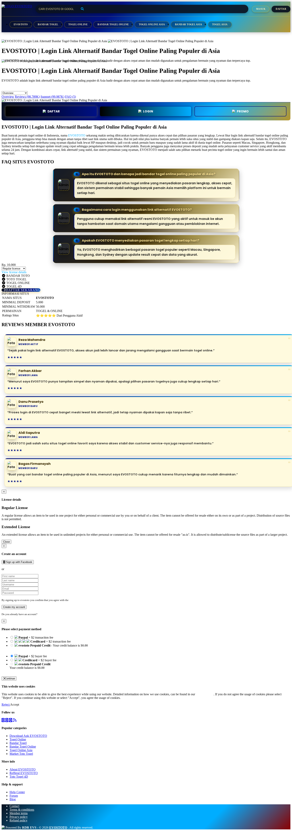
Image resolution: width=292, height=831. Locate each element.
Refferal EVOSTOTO (24, 773)
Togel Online (18, 739)
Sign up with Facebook (18, 562)
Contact (14, 806)
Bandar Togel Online (23, 746)
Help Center (17, 792)
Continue (10, 678)
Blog (13, 799)
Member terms (19, 813)
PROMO (243, 111)
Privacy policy (19, 816)
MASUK (260, 9)
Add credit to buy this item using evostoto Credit (40, 649)
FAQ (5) (70, 96)
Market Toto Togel (21, 753)
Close (6, 541)
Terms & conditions (22, 809)
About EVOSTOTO (23, 769)
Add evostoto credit (22, 671)
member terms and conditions (85, 600)
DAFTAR (53, 111)
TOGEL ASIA (220, 24)
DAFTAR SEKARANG (23, 290)
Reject (6, 704)
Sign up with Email (17, 569)
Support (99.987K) (52, 96)
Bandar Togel (18, 743)
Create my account (14, 607)
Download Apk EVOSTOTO (28, 735)
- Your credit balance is (49, 647)
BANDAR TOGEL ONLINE (113, 24)
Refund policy (18, 820)
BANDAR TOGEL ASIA (188, 24)
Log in (41, 614)
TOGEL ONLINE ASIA (152, 24)
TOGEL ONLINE (78, 24)
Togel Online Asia (21, 750)
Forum (14, 795)
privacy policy (205, 694)
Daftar (281, 9)
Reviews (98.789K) (27, 96)
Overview (8, 96)
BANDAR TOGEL (48, 24)
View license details (14, 272)
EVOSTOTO (21, 24)
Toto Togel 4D (19, 776)
